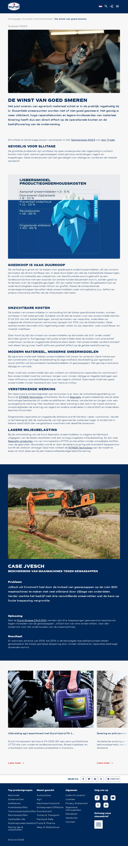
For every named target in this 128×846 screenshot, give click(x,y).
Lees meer (14, 763)
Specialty (75, 397)
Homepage (14, 19)
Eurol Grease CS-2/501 (32, 620)
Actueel (27, 19)
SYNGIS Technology (31, 397)
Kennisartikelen (43, 19)
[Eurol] (14, 6)
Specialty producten (20, 441)
